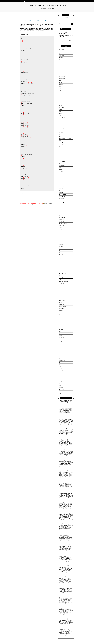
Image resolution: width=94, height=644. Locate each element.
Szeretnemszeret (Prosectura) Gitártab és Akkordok (65, 33)
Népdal (60, 314)
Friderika (60, 179)
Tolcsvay (60, 379)
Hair (59, 190)
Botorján (60, 119)
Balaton (60, 86)
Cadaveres (60, 130)
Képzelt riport (61, 244)
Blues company (61, 107)
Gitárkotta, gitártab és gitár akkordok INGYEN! (47, 5)
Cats (59, 134)
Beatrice (60, 92)
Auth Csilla (60, 82)
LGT (59, 275)
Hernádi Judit (61, 198)
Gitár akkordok (52, 1)
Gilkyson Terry (61, 186)
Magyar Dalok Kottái (34, 1)
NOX (59, 318)
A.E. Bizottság (61, 55)
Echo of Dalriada (62, 161)
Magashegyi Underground (63, 281)
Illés (59, 215)
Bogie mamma (61, 111)
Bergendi (60, 96)
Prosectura (61, 345)
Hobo (60, 200)
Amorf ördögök (61, 67)
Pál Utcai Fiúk (61, 337)
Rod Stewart (61, 354)
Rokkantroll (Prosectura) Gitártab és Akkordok (65, 41)
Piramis (60, 339)
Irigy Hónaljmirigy (62, 217)
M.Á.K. (60, 279)
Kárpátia (60, 235)
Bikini (60, 103)
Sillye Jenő (60, 358)
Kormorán (60, 269)
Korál (59, 267)
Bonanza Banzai (62, 117)
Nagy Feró (60, 302)
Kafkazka (60, 227)
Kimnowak (61, 254)
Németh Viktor (61, 308)
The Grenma (61, 372)
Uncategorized (61, 381)
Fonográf (60, 177)
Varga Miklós (61, 387)
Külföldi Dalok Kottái (44, 1)
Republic (60, 350)
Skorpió (60, 362)
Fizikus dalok (61, 175)
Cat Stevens (61, 132)
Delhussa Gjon (61, 150)
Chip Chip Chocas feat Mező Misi (65, 138)
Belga (60, 94)
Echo (59, 159)
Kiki (59, 252)
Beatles (60, 90)
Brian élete (61, 121)
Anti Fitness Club (62, 76)
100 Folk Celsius (61, 49)
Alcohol (60, 63)
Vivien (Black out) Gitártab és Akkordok (27, 193)
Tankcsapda (61, 370)
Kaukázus (60, 240)
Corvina (60, 140)
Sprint (60, 366)
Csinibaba (60, 146)
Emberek (60, 169)
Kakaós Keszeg (61, 229)
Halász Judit (61, 192)
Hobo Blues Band (62, 202)
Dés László (61, 157)
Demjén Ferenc (61, 152)
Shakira (60, 356)
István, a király (61, 221)
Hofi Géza (60, 204)
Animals (60, 72)
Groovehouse (61, 188)
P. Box (60, 333)
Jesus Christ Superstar (63, 223)
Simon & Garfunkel (62, 360)
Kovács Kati (61, 271)
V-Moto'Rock (61, 383)
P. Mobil (60, 335)
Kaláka (60, 231)
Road (60, 352)
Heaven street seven (62, 194)
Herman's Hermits (62, 196)
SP (59, 364)
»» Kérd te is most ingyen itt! (46, 204)
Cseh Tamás (61, 142)
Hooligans (60, 206)
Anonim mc (61, 74)
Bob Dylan (61, 109)
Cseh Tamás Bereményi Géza (64, 144)
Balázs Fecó (61, 88)
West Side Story (61, 389)
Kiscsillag (60, 256)
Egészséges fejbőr (62, 165)
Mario (60, 289)
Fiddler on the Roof (62, 173)
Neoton (60, 312)
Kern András (61, 246)
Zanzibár (60, 391)
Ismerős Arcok (61, 219)
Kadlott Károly (61, 225)
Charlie (60, 136)
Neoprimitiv (61, 310)
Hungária (60, 211)
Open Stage (61, 329)
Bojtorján (60, 113)
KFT (59, 248)
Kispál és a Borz (61, 258)
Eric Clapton (61, 171)
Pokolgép (60, 341)
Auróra (60, 80)
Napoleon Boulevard (62, 306)
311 (59, 53)
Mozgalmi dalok (61, 300)
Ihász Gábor (61, 213)
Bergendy (60, 99)
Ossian (60, 331)
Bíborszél (60, 101)
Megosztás (66, 17)
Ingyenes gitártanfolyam (25, 1)
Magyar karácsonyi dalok (63, 287)
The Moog (60, 374)
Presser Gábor (61, 343)
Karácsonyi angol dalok (63, 233)
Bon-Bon (60, 115)
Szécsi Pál (60, 368)
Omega (60, 327)
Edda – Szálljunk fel (63, 31)
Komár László (61, 262)
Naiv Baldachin (61, 304)
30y (59, 51)
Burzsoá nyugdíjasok (62, 128)
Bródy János (61, 123)
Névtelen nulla (61, 316)
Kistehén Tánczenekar (63, 260)
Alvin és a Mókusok (62, 65)
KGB (59, 250)
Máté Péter (61, 291)
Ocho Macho (61, 323)
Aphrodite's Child (62, 78)
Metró (60, 296)
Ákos (59, 59)
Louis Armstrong (62, 277)
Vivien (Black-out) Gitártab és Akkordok (37, 21)
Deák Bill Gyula (61, 148)
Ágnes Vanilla (61, 57)
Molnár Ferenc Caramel (63, 298)
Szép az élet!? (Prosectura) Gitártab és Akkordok (66, 36)
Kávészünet (61, 242)
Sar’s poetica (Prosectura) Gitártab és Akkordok (66, 39)
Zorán (60, 393)
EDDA (60, 163)
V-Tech (60, 385)
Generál (60, 184)
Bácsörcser (61, 84)
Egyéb (60, 167)
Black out (32, 19)
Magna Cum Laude (62, 283)
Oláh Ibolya (61, 325)
